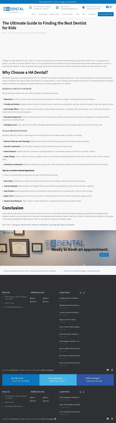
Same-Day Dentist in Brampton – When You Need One (70, 334)
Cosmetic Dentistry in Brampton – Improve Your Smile (70, 312)
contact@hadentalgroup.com (68, 9)
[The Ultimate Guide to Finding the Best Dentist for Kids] (58, 50)
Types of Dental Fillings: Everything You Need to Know (70, 404)
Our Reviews (92, 14)
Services (33, 301)
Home (33, 14)
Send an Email (94, 381)
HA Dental (6, 78)
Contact (46, 301)
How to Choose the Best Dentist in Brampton (70, 363)
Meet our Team (54, 14)
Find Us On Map (20, 381)
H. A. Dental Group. (12, 370)
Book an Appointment (105, 14)
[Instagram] (110, 7)
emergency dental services (47, 125)
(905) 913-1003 (64, 6)
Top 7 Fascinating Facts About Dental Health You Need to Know (70, 412)
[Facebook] (107, 7)
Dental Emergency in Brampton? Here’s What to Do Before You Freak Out (70, 397)
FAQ (83, 14)
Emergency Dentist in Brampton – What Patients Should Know (70, 298)
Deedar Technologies (47, 370)
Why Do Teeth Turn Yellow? (67, 320)
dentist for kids (21, 219)
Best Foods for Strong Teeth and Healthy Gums (70, 356)
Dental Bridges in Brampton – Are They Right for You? (70, 341)
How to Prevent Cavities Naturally (69, 327)
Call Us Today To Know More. (65, 2)
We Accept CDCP (45, 2)
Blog (77, 14)
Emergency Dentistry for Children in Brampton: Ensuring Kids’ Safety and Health (43, 225)
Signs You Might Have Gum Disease (69, 348)
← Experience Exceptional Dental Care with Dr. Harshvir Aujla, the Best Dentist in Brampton (29, 271)
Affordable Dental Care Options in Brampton (70, 305)
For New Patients (68, 14)
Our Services (42, 14)
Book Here (104, 255)
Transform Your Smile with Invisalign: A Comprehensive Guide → (82, 271)
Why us (46, 298)
